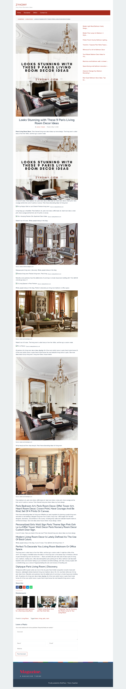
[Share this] (17, 587)
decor (36, 618)
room (47, 618)
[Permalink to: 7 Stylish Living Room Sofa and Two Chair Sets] (47, 602)
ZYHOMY (21, 5)
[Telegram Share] (27, 587)
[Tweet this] (20, 587)
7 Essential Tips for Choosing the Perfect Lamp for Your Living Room (67, 611)
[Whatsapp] (31, 587)
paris (44, 618)
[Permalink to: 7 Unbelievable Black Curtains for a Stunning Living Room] (25, 602)
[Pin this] (24, 587)
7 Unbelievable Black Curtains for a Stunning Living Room (25, 610)
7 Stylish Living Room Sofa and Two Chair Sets (45, 610)
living (40, 618)
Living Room (25, 618)
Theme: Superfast (72, 683)
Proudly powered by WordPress (57, 683)
